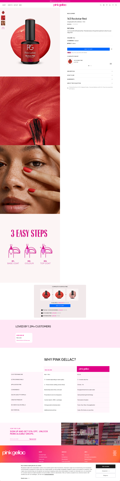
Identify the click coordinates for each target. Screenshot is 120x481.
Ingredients (70, 79)
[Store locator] (106, 5)
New (20, 5)
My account (65, 459)
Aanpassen (105, 470)
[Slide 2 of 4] (3, 17)
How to (10, 5)
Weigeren (105, 475)
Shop (4, 5)
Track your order (66, 461)
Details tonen (24, 478)
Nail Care (41, 461)
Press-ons (41, 459)
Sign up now (32, 439)
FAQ (63, 455)
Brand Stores (88, 459)
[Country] (103, 5)
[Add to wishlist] (111, 49)
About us (87, 455)
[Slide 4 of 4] (3, 28)
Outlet (16, 5)
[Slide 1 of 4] (3, 12)
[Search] (100, 5)
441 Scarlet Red (78, 60)
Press (86, 461)
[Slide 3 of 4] (3, 23)
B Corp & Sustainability (90, 457)
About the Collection (74, 83)
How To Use (70, 75)
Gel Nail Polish (42, 455)
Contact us (64, 457)
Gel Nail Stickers (43, 457)
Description (71, 71)
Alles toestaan (105, 466)
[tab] (88, 65)
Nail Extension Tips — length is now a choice (60, 1)
